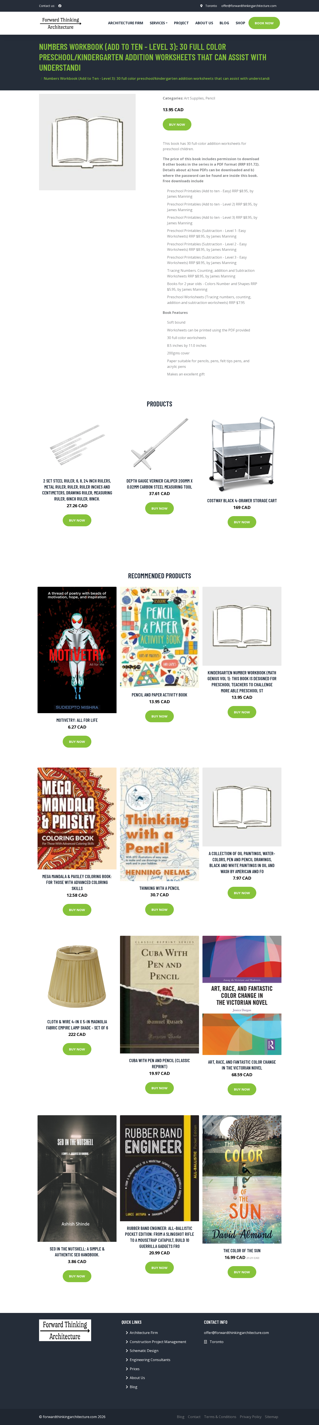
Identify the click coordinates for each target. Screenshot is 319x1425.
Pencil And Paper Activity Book (159, 694)
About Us (204, 23)
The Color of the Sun (242, 1250)
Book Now (264, 23)
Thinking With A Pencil (159, 888)
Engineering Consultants (150, 1359)
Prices (135, 1368)
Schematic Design (144, 1350)
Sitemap (271, 1416)
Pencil (210, 98)
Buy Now (177, 124)
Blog (224, 23)
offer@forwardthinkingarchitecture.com (248, 6)
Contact (194, 1416)
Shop (240, 23)
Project (181, 23)
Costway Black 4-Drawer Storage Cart (242, 500)
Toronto (211, 6)
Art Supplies (194, 98)
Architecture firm (125, 23)
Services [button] (157, 23)
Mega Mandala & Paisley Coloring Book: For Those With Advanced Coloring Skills (77, 882)
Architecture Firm (144, 1332)
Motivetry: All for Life (77, 720)
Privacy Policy (250, 1416)
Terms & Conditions (220, 1416)
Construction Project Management (158, 1341)
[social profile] (60, 6)
